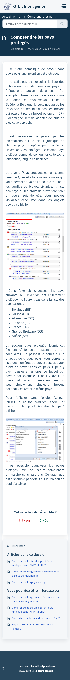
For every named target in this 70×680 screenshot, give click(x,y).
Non (27, 520)
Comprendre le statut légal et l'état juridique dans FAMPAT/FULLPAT (32, 563)
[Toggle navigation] (64, 6)
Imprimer (18, 546)
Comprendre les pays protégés (30, 582)
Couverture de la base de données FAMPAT (37, 618)
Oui (46, 520)
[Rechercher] (62, 23)
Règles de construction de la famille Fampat (33, 626)
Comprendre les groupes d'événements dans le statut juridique (35, 573)
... (19, 16)
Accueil (7, 16)
